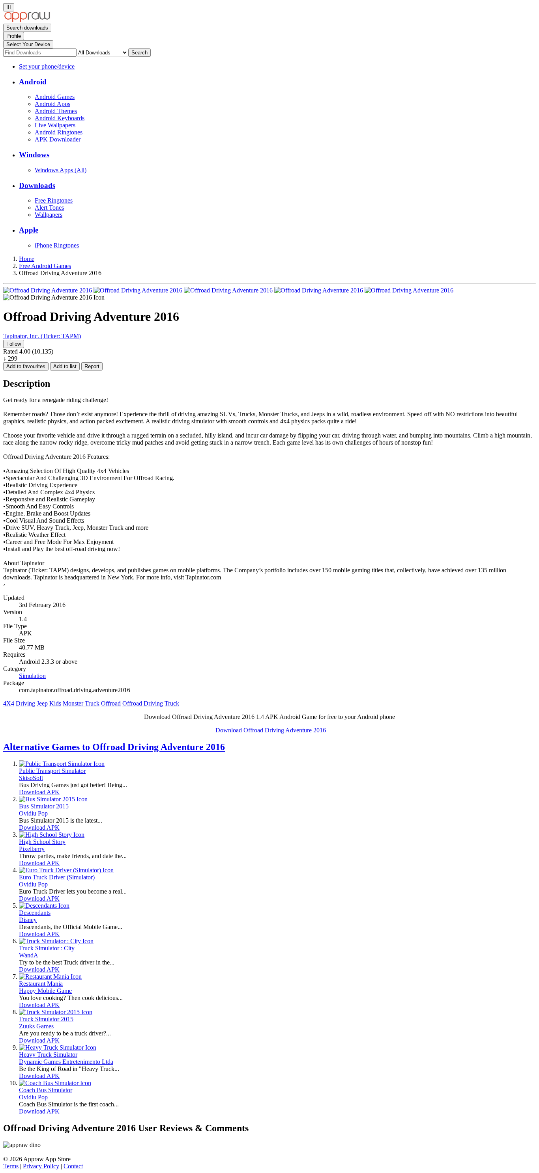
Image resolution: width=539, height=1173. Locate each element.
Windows (34, 155)
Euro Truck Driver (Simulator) (57, 877)
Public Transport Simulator (52, 770)
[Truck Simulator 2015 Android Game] (55, 1012)
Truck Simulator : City (47, 948)
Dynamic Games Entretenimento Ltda (66, 1061)
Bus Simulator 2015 (44, 806)
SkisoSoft (31, 778)
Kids (55, 703)
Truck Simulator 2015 (46, 1019)
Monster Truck (81, 703)
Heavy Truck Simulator (48, 1054)
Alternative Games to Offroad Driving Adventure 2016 (114, 747)
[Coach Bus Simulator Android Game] (55, 1083)
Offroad (111, 703)
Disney (28, 919)
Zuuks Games (36, 1026)
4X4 (8, 703)
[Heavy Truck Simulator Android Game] (57, 1047)
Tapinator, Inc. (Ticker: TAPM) (42, 336)
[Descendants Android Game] (44, 905)
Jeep (42, 703)
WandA (28, 955)
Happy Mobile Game (45, 990)
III (8, 7)
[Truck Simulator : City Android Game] (56, 941)
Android (33, 82)
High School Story (42, 841)
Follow (13, 344)
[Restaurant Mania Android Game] (50, 976)
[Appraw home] (27, 20)
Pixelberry (32, 848)
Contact (73, 1166)
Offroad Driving (142, 703)
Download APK (39, 792)
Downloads (37, 185)
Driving (25, 703)
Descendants (35, 912)
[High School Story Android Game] (51, 834)
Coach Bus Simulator (45, 1090)
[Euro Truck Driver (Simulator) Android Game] (66, 870)
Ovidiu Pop (33, 813)
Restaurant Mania (41, 983)
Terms (11, 1166)
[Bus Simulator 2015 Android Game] (53, 799)
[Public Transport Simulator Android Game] (62, 763)
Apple (28, 230)
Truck (172, 703)
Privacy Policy (41, 1166)
